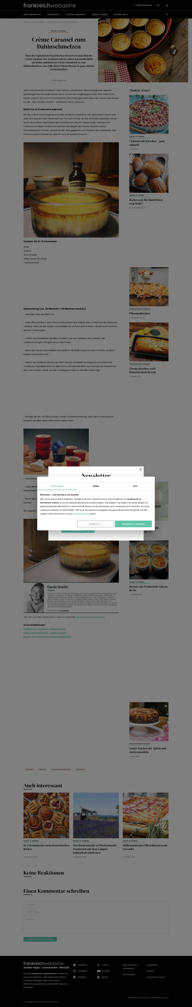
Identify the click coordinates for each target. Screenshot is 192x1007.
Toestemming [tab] (57, 486)
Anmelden (78, 530)
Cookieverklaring (80, 514)
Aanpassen (94, 524)
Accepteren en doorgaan (133, 524)
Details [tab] (96, 486)
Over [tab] (135, 486)
